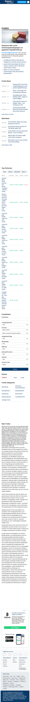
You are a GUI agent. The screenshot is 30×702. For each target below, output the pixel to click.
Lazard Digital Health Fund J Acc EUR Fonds (4, 239)
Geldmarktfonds (6, 397)
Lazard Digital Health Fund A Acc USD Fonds (4, 228)
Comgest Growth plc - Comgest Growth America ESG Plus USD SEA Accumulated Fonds (4, 300)
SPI (11, 676)
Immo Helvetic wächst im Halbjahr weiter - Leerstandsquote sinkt (20, 103)
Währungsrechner (13, 686)
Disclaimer (22, 664)
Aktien (4, 681)
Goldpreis (22, 679)
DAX (22, 676)
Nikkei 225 (5, 679)
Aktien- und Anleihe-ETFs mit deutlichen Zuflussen (20, 91)
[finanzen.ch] (9, 1)
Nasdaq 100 (22, 678)
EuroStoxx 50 (6, 678)
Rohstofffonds (6, 390)
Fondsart (4, 327)
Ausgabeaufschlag (7, 336)
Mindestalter (5, 341)
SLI (14, 676)
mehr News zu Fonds (7, 114)
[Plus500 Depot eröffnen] (8, 2)
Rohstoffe (18, 685)
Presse (5, 664)
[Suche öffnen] (28, 2)
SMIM (18, 676)
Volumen (4, 357)
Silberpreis (6, 683)
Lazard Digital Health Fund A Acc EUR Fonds (4, 250)
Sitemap (5, 666)
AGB (20, 666)
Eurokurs (22, 681)
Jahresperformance (7, 352)
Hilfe (14, 660)
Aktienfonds (5, 394)
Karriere (5, 662)
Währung (4, 346)
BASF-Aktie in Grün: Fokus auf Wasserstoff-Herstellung (18, 141)
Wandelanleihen (19, 390)
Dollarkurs (16, 681)
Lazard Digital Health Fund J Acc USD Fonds (4, 217)
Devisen (10, 681)
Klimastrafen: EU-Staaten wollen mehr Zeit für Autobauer (17, 136)
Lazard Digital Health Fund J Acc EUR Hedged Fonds (4, 262)
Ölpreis (21, 686)
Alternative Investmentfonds (20, 387)
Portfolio (5, 686)
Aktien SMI (6, 676)
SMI (17, 679)
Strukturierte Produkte (8, 685)
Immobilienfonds (20, 397)
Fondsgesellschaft (7, 322)
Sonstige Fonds (6, 400)
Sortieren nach (6, 362)
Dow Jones (14, 678)
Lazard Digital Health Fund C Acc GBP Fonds (4, 285)
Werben (15, 662)
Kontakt (5, 660)
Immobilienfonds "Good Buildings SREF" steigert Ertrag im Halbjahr (20, 96)
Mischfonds (5, 387)
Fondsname (5, 317)
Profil (15, 377)
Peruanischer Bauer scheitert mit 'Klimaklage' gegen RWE (17, 127)
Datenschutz (22, 662)
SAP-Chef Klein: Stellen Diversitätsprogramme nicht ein (17, 122)
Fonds (5, 28)
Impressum (22, 660)
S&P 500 (12, 679)
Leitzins (5, 688)
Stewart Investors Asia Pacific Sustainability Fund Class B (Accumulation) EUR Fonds (4, 202)
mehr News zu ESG (7, 145)
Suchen (15, 369)
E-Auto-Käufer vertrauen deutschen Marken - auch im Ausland (18, 131)
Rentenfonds (18, 394)
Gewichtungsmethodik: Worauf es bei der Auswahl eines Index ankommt (20, 109)
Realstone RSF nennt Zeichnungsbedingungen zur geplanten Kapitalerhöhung (12, 48)
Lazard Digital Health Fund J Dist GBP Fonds (4, 274)
